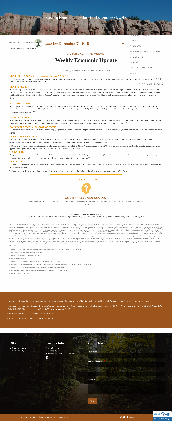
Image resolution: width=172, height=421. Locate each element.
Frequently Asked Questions (145, 51)
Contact (158, 78)
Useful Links (136, 57)
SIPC (120, 306)
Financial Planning (140, 35)
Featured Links (138, 62)
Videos (133, 73)
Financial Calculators (142, 68)
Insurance (135, 41)
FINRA (114, 306)
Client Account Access (151, 84)
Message (100, 379)
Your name (101, 352)
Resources (135, 46)
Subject (99, 370)
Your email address (104, 361)
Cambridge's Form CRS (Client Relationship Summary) (30, 318)
